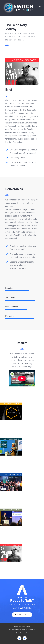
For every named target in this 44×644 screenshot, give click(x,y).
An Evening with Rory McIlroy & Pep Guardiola (11, 553)
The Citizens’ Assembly (11, 517)
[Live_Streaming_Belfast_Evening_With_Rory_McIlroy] (22, 59)
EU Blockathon (11, 482)
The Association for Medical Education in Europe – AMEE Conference (11, 447)
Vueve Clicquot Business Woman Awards (11, 411)
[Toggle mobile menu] (40, 6)
